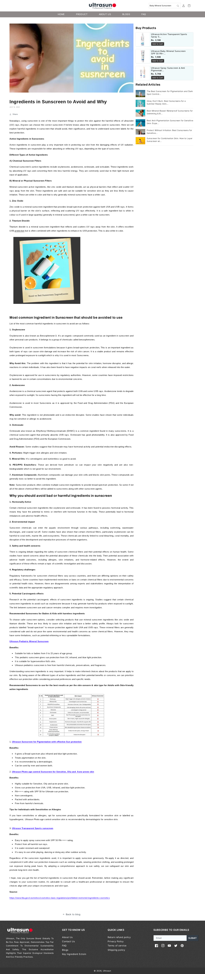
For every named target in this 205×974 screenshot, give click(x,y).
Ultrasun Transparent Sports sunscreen (32, 828)
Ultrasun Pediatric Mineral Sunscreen (29, 641)
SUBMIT (192, 938)
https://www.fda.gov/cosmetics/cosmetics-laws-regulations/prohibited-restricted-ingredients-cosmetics (59, 898)
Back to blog (73, 914)
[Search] (178, 6)
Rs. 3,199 (156, 40)
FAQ (64, 945)
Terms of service (117, 945)
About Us (67, 937)
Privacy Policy (116, 941)
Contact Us (68, 941)
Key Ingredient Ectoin (74, 954)
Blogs (65, 949)
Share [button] (15, 114)
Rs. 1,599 (156, 57)
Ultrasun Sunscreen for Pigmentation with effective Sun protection (47, 742)
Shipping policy (116, 949)
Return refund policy (119, 937)
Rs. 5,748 (156, 74)
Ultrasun (107, 971)
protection (19, 231)
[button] (189, 6)
